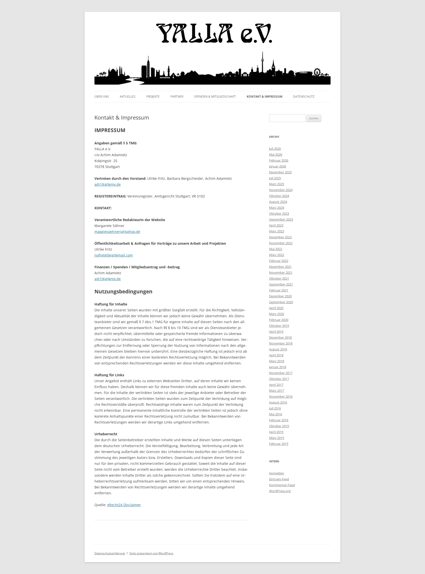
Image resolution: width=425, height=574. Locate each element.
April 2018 (276, 355)
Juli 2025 (275, 178)
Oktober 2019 (279, 325)
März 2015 (276, 438)
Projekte (153, 96)
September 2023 (281, 219)
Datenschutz (304, 96)
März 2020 (276, 314)
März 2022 (276, 255)
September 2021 (281, 284)
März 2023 (276, 231)
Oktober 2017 (279, 379)
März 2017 (276, 390)
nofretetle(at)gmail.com (113, 255)
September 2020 (281, 302)
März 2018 (276, 361)
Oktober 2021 (279, 278)
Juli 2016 (275, 408)
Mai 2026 (275, 154)
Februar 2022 (278, 260)
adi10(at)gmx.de (107, 184)
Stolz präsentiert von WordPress (151, 553)
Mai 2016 (275, 414)
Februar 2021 (278, 290)
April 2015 (276, 432)
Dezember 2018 (280, 337)
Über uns (101, 96)
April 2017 (276, 384)
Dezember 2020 (280, 296)
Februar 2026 (278, 160)
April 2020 (276, 308)
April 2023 (276, 225)
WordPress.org (280, 491)
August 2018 (278, 349)
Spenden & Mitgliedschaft (215, 96)
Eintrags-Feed (279, 479)
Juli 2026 (275, 148)
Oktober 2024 (279, 196)
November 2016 (280, 396)
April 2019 (276, 331)
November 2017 (280, 373)
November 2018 (280, 343)
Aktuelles (128, 96)
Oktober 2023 (279, 213)
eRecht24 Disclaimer (124, 504)
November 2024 (280, 190)
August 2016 (278, 402)
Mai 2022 (275, 249)
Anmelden (276, 473)
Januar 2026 (277, 166)
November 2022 (280, 243)
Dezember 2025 (280, 172)
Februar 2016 (278, 420)
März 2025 (276, 184)
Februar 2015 (278, 443)
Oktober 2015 (279, 426)
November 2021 (280, 272)
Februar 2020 (278, 319)
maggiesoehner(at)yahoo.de (117, 231)
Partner (176, 96)
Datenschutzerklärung (109, 553)
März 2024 (276, 207)
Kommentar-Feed (282, 485)
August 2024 (278, 201)
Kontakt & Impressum (264, 96)
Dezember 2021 (280, 266)
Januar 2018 (277, 367)
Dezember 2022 (280, 237)
